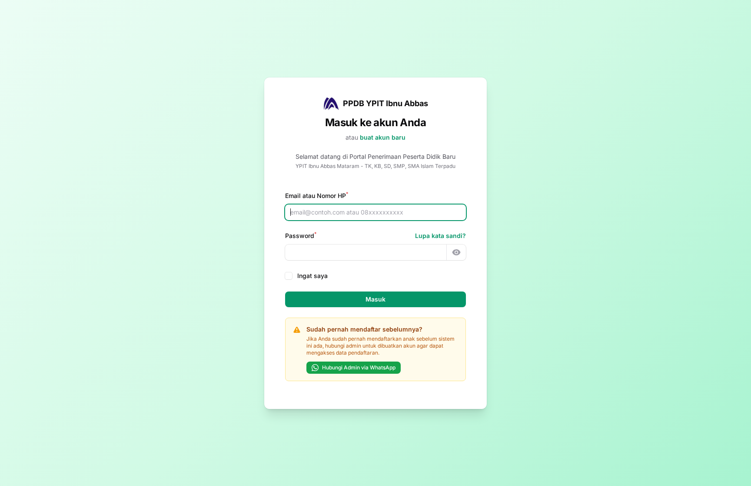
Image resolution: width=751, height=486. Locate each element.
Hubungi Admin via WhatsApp (358, 367)
